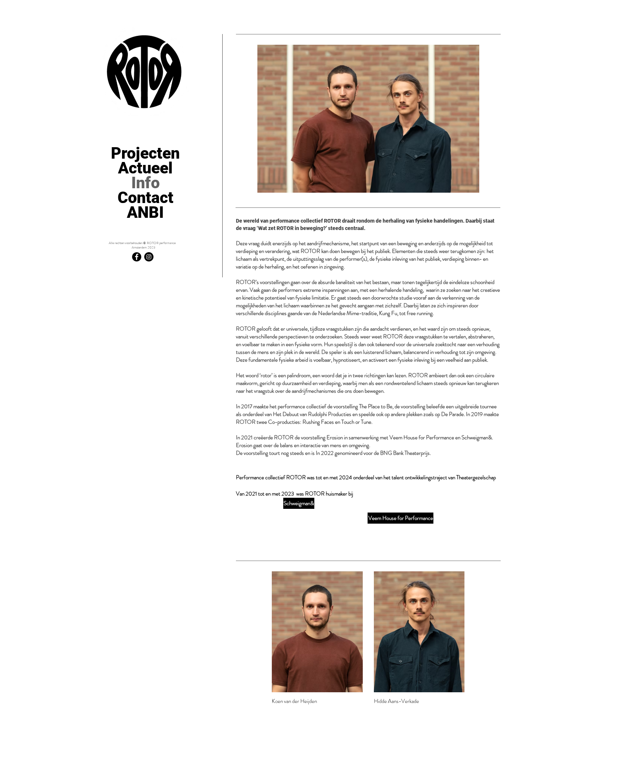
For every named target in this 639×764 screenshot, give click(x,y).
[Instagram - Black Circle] (148, 256)
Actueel (145, 167)
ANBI (145, 212)
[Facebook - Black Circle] (136, 256)
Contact (145, 197)
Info (145, 182)
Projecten (145, 153)
